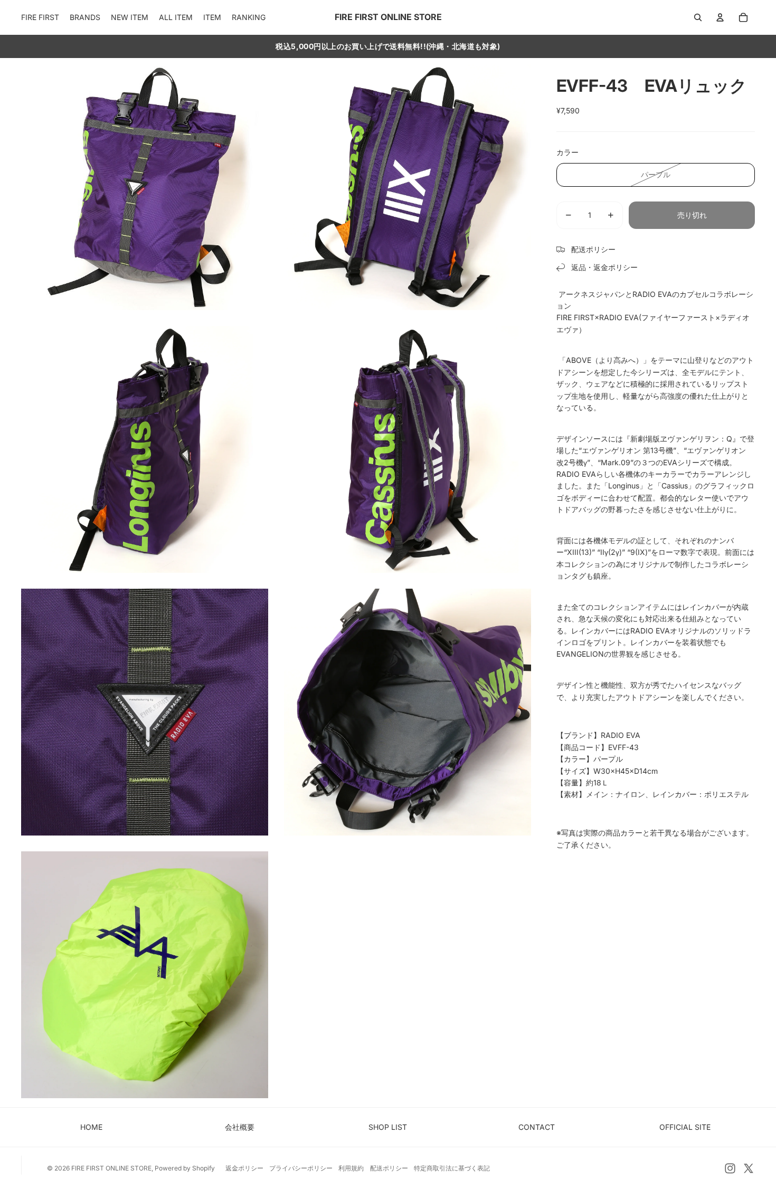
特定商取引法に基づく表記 (452, 1168)
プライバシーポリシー (301, 1168)
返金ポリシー (244, 1168)
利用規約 (351, 1168)
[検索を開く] (697, 17)
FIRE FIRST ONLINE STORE (111, 1168)
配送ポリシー (389, 1168)
